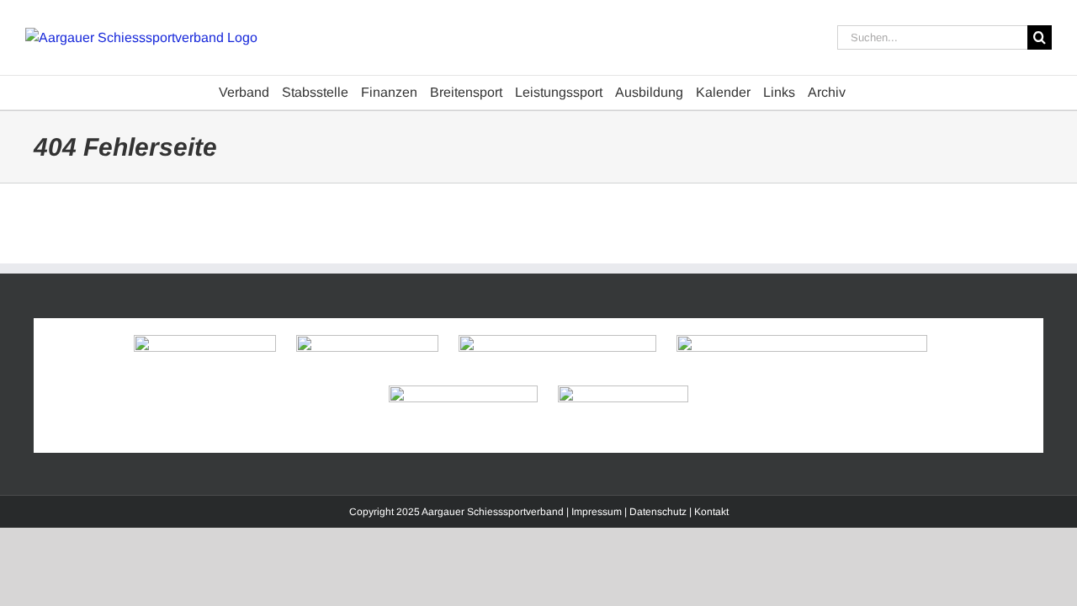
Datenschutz (658, 512)
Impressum (596, 512)
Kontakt (711, 512)
